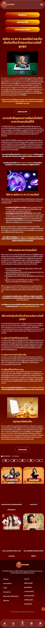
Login (5, 587)
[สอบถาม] (40, 623)
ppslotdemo (28, 587)
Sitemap (6, 600)
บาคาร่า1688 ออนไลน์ (35, 387)
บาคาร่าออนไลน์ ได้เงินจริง (28, 306)
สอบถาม (40, 625)
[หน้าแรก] (4, 623)
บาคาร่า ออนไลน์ (26, 162)
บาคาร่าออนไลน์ (28, 591)
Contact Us (7, 592)
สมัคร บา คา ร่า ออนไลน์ (11, 78)
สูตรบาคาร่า (28, 154)
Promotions (7, 583)
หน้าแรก (5, 579)
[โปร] (31, 623)
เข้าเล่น (22, 625)
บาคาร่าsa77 (33, 504)
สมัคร (13, 625)
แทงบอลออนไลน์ (29, 596)
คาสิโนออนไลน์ (28, 600)
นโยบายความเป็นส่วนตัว (11, 596)
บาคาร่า (14, 126)
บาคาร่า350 (22, 300)
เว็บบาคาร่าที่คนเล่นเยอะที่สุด (30, 237)
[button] (42, 4)
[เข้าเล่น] (22, 622)
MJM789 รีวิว (28, 604)
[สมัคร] (13, 623)
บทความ (26, 579)
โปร (31, 625)
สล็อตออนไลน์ (28, 583)
